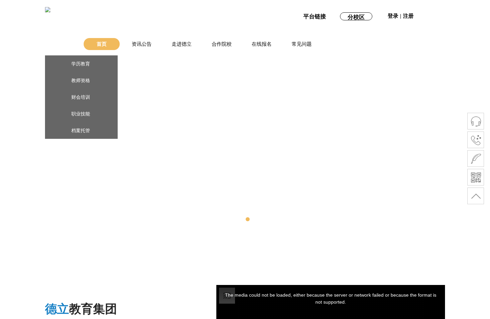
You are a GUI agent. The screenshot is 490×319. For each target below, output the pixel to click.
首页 (102, 44)
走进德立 (182, 44)
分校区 (356, 17)
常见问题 (302, 44)
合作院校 (222, 44)
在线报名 (262, 44)
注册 (408, 16)
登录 (393, 16)
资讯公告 (142, 44)
